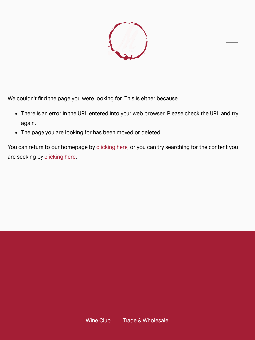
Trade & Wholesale (145, 320)
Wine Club (98, 320)
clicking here (112, 147)
